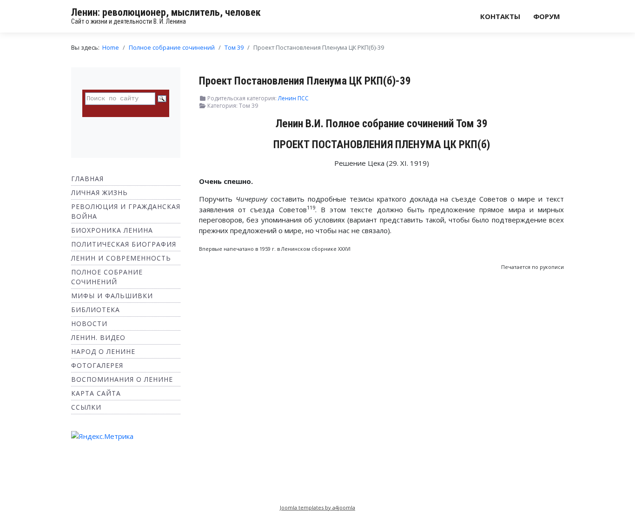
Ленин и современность (121, 258)
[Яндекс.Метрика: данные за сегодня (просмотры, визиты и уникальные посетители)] (102, 436)
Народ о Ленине (103, 351)
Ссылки (86, 407)
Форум (546, 16)
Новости (89, 323)
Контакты (500, 16)
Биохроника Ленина (112, 230)
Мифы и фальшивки (112, 295)
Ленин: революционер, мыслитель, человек (166, 12)
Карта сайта (96, 393)
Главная (87, 178)
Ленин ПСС (293, 98)
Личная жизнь (99, 192)
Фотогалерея (97, 365)
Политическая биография (123, 244)
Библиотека (95, 309)
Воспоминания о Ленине (122, 379)
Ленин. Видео (98, 337)
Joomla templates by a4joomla (317, 507)
